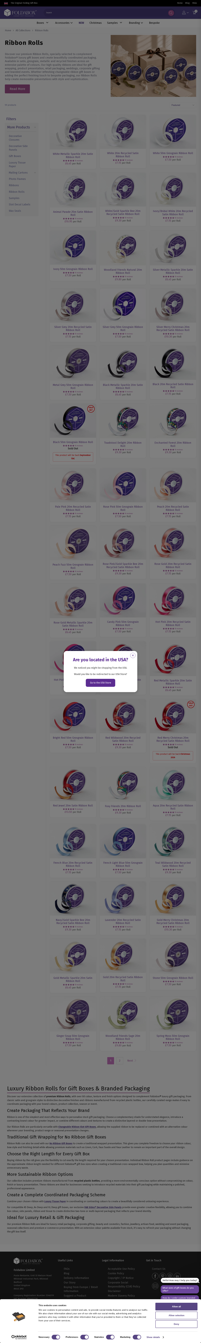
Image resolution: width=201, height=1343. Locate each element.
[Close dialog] (133, 655)
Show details (153, 1337)
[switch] (84, 1337)
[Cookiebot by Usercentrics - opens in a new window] (19, 1337)
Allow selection (176, 1315)
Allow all (176, 1306)
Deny (176, 1324)
